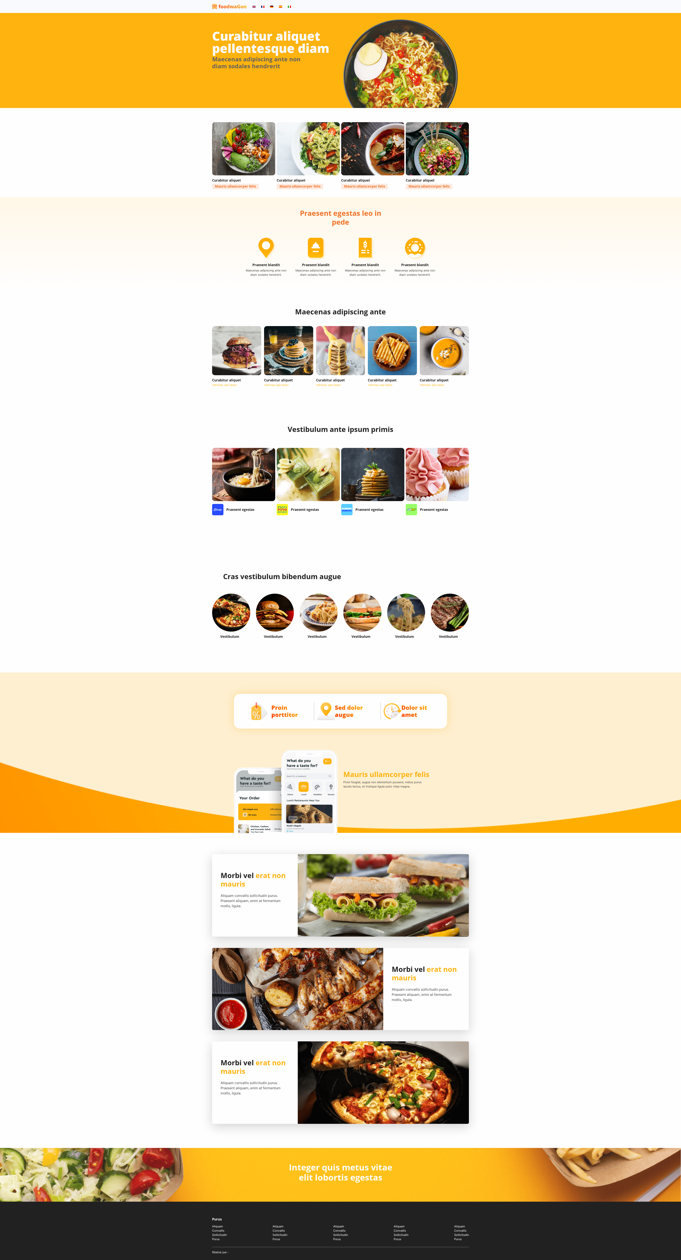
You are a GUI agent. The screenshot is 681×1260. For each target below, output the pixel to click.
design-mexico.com (242, 1252)
